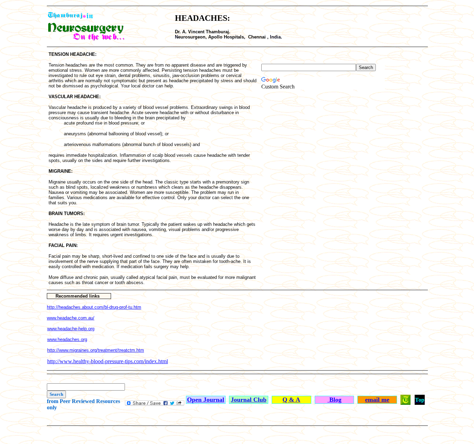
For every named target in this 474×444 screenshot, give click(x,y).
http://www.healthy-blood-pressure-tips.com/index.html (107, 361)
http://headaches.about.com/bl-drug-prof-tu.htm (94, 307)
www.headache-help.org (70, 328)
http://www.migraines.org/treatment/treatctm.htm (95, 350)
